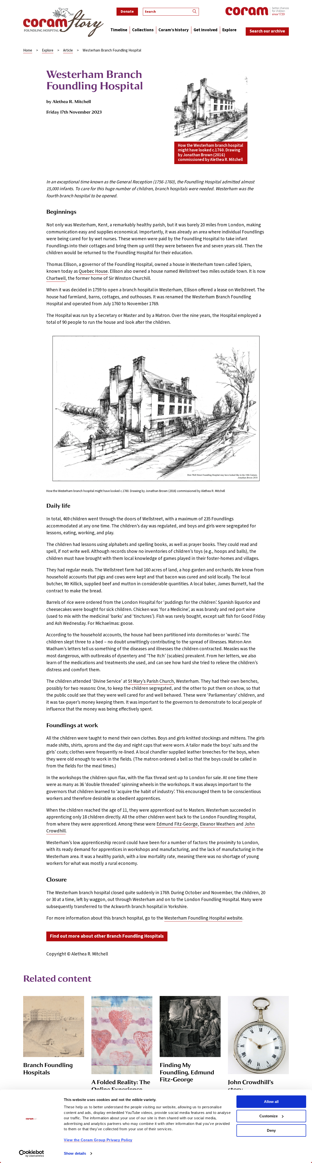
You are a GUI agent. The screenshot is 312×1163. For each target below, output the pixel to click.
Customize (268, 1116)
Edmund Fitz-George (177, 824)
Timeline (118, 30)
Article (68, 50)
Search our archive (267, 31)
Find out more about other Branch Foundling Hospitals (107, 936)
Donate (127, 11)
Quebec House (93, 271)
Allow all (271, 1102)
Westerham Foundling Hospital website (203, 918)
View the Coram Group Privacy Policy (98, 1140)
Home (27, 50)
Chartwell (56, 278)
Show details (75, 1153)
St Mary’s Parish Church (151, 681)
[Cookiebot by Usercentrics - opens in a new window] (31, 1153)
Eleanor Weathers (217, 824)
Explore (47, 50)
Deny (271, 1130)
